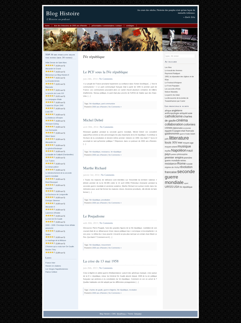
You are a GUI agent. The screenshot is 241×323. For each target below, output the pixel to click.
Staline (48, 234)
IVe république (94, 104)
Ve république (116, 152)
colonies (189, 124)
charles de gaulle (96, 290)
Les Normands (51, 130)
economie (187, 128)
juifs (167, 139)
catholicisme (174, 116)
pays (168, 154)
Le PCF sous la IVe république (105, 71)
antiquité (184, 113)
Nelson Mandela (171, 92)
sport (186, 183)
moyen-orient (171, 147)
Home (47, 26)
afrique (168, 111)
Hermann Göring (52, 124)
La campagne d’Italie (53, 99)
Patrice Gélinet (51, 272)
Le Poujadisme (94, 216)
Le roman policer (52, 167)
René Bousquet (51, 182)
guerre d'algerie (110, 290)
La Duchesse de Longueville (56, 194)
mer (180, 142)
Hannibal (48, 188)
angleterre (177, 110)
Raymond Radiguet (172, 73)
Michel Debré (93, 120)
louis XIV (171, 142)
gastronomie (172, 133)
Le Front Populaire (172, 86)
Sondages (130, 26)
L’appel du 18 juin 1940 (54, 105)
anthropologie (172, 113)
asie (190, 113)
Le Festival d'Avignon (173, 83)
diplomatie (178, 128)
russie (189, 163)
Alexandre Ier (50, 142)
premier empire (174, 157)
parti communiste (108, 104)
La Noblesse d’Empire (54, 118)
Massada (49, 87)
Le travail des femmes (173, 70)
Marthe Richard (94, 168)
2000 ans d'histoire (99, 107)
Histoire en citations (53, 266)
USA (176, 186)
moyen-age (188, 143)
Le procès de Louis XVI (54, 93)
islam (192, 134)
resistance (105, 152)
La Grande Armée (52, 81)
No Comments (105, 79)
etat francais (187, 130)
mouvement (106, 245)
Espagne (176, 131)
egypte (168, 130)
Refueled (137, 314)
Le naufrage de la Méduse (55, 240)
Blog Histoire (63, 13)
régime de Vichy (172, 167)
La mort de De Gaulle (53, 219)
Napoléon (178, 150)
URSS (169, 186)
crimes (168, 127)
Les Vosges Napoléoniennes (56, 269)
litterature (179, 138)
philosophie (182, 154)
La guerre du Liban (172, 95)
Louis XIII (49, 112)
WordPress (121, 314)
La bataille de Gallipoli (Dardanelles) (59, 155)
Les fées (168, 67)
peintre (174, 154)
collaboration (174, 124)
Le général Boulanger (53, 148)
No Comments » (115, 107)
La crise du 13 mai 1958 (101, 261)
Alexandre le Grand (53, 69)
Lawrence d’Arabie (52, 213)
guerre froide (185, 134)
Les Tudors (50, 161)
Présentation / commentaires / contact (107, 26)
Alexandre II (50, 207)
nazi (190, 150)
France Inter (50, 263)
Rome (181, 163)
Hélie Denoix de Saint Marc (56, 63)
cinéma (182, 120)
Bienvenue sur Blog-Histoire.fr (57, 75)
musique (184, 146)
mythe (168, 151)
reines (183, 160)
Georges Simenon (52, 200)
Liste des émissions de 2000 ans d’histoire (70, 26)
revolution (133, 290)
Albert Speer (50, 136)
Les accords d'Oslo (172, 89)
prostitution (105, 200)
